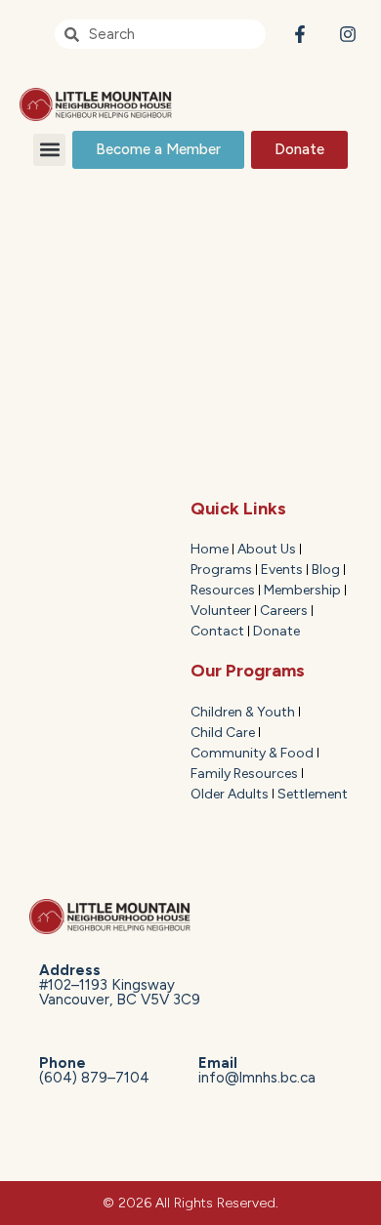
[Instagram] (347, 34)
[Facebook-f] (299, 34)
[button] (49, 150)
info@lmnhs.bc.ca (257, 1070)
